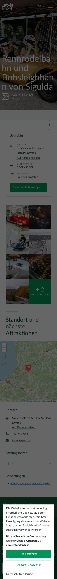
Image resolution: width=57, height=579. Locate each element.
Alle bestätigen (29, 554)
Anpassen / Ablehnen (28, 564)
